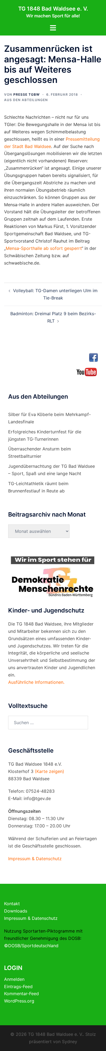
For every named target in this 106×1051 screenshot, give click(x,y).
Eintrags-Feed (18, 986)
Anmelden (14, 979)
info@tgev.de (37, 798)
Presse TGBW (26, 94)
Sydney (69, 1041)
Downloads (15, 911)
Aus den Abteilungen (26, 100)
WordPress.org (19, 1001)
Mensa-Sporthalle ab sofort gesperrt (44, 248)
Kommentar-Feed (21, 993)
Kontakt (12, 903)
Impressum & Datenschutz (31, 918)
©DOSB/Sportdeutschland (31, 945)
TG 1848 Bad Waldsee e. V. (53, 8)
